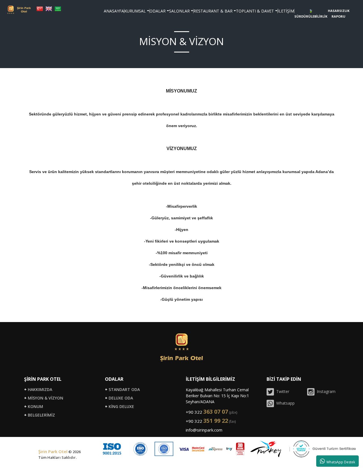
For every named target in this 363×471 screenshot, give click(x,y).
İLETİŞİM (286, 11)
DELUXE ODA (119, 398)
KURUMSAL (135, 11)
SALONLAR (179, 11)
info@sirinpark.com (204, 429)
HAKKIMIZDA (38, 389)
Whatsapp (284, 403)
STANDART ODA (122, 389)
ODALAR (157, 11)
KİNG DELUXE (119, 406)
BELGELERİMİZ (39, 415)
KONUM (33, 406)
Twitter (281, 391)
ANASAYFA (114, 11)
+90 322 (211, 412)
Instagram (325, 391)
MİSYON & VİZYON (43, 398)
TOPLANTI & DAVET (255, 11)
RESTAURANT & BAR (213, 11)
